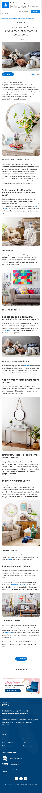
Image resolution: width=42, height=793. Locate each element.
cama (37, 206)
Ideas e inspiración (7, 739)
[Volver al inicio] (5, 704)
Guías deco (26, 739)
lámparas (8, 632)
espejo (9, 559)
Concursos (26, 742)
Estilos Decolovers (7, 746)
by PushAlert (6, 13)
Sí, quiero (35, 11)
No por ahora (23, 11)
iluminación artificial (17, 584)
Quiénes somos (28, 746)
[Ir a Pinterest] (16, 778)
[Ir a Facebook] (21, 778)
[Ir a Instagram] (25, 778)
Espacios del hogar (7, 742)
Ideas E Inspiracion (12, 16)
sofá (6, 208)
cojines (7, 330)
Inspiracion (22, 16)
